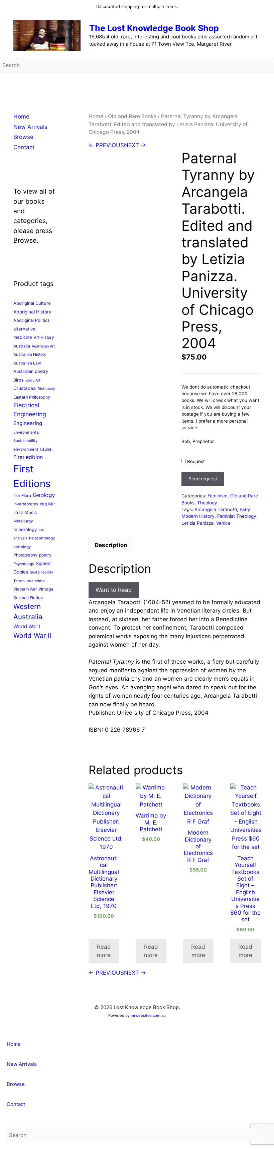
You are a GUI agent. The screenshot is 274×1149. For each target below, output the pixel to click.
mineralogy (25, 529)
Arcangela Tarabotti (215, 509)
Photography (25, 554)
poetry (45, 554)
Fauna (45, 449)
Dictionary (46, 388)
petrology (22, 546)
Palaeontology (42, 538)
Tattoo (19, 581)
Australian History (29, 354)
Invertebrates (25, 504)
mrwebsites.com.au (148, 1015)
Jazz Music (25, 512)
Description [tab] (111, 545)
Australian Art (43, 346)
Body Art (32, 380)
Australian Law (27, 363)
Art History (44, 337)
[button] (2, 1029)
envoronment (25, 449)
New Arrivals (30, 127)
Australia (21, 346)
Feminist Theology (236, 516)
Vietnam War (25, 589)
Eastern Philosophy (31, 397)
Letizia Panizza (197, 523)
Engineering (27, 423)
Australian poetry (30, 371)
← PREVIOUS (106, 145)
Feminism (218, 495)
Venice (223, 523)
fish (16, 496)
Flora (26, 495)
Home (96, 116)
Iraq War (47, 503)
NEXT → (135, 145)
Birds (18, 380)
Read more (104, 951)
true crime (35, 581)
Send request (202, 478)
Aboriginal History (32, 311)
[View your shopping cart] (265, 82)
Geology (44, 495)
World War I (26, 627)
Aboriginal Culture (32, 303)
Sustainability (41, 572)
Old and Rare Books (132, 116)
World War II (32, 635)
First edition (28, 457)
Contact (23, 147)
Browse (23, 137)
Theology (207, 502)
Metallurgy (23, 521)
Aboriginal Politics (31, 320)
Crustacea (24, 388)
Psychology (23, 563)
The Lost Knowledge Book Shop (154, 28)
